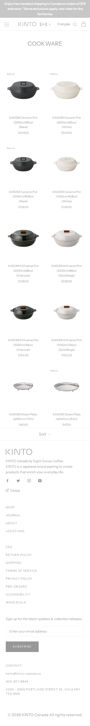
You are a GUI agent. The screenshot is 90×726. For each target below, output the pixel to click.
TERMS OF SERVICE (21, 570)
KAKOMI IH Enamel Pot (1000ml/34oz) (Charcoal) (23, 344)
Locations (15, 531)
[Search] (75, 24)
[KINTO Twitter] (18, 480)
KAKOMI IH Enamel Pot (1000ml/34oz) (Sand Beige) (66, 344)
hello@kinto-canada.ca (23, 673)
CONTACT (14, 665)
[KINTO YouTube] (40, 480)
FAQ (9, 547)
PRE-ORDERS (16, 586)
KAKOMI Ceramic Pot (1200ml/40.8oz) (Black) (23, 196)
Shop (10, 507)
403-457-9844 (17, 681)
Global (14, 490)
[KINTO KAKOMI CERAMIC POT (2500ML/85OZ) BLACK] (23, 90)
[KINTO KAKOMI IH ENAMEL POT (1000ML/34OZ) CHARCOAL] (23, 312)
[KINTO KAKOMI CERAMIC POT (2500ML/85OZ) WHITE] (66, 90)
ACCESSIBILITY (18, 594)
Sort (43, 434)
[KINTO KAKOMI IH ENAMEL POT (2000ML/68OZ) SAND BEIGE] (66, 238)
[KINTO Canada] (27, 24)
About (12, 523)
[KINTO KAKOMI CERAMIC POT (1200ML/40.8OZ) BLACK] (23, 164)
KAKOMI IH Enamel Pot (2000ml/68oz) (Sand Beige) (66, 270)
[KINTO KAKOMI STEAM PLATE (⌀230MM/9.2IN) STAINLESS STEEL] (66, 386)
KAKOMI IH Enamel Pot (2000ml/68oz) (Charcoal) (23, 270)
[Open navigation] (6, 24)
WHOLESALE (16, 602)
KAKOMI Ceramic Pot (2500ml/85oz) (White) (67, 122)
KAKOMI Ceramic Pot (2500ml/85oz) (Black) (23, 122)
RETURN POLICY (19, 555)
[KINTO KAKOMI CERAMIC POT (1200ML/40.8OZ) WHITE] (66, 164)
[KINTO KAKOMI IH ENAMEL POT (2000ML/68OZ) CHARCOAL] (23, 238)
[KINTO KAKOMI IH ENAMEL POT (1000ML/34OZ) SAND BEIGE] (66, 312)
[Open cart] (84, 24)
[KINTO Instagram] (29, 480)
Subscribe (22, 646)
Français (64, 24)
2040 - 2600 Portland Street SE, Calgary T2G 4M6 (43, 691)
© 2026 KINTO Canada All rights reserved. (45, 714)
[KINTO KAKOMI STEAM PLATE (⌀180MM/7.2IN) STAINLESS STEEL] (23, 386)
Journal (13, 515)
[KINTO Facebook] (7, 480)
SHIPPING (13, 563)
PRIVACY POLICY (19, 578)
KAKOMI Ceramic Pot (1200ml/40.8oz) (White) (67, 196)
